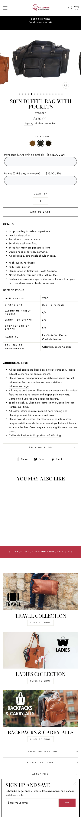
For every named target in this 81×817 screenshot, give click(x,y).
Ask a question (40, 447)
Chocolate (48, 143)
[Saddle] (13, 523)
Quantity (40, 193)
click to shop (40, 622)
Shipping (28, 123)
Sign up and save (40, 762)
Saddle (32, 143)
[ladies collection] (40, 650)
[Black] (17, 523)
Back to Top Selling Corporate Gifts (43, 551)
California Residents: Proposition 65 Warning (35, 435)
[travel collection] (40, 591)
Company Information (40, 751)
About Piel (40, 774)
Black (40, 143)
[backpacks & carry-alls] (40, 708)
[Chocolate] (21, 523)
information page (19, 386)
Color (40, 136)
